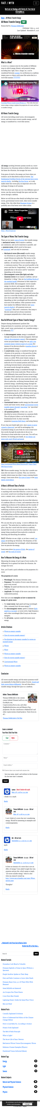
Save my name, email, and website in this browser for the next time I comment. (21, 775)
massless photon (31, 346)
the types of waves (15, 552)
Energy (19, 1061)
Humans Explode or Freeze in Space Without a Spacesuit (18, 969)
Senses (19, 1071)
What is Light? (7, 1035)
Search (36, 954)
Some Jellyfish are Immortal (12, 988)
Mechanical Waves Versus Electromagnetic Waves (19, 1043)
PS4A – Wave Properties (8, 231)
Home (2, 18)
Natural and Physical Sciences (19, 1082)
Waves (6, 646)
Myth (13, 738)
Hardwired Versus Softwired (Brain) (15, 1051)
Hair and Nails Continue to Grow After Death (18, 978)
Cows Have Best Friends (11, 996)
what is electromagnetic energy (14, 339)
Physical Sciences (19, 1087)
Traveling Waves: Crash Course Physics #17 (13, 103)
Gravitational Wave (10, 662)
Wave (6, 650)
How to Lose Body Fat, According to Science (17, 1024)
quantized (7, 249)
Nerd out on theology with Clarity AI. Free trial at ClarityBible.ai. (20, 10)
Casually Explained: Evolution (13, 1014)
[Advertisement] (20, 144)
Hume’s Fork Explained (10, 1028)
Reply (6, 801)
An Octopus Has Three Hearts (13, 992)
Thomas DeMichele (17, 26)
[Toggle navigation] (36, 3)
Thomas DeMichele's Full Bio (12, 718)
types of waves (19, 240)
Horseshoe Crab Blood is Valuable (14, 964)
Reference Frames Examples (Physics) (15, 1047)
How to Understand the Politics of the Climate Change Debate (18, 1019)
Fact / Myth (7, 3)
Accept (27, 1104)
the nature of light (19, 549)
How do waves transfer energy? (14, 635)
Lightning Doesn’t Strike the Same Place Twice (18, 1000)
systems (17, 73)
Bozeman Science (26, 203)
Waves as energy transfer (12, 631)
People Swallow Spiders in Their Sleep (15, 974)
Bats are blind (7, 1004)
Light (19, 1066)
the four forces (23, 181)
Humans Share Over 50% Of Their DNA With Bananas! (18, 983)
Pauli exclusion (18, 439)
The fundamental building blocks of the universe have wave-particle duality (19, 179)
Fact (7, 738)
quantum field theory (19, 421)
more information (15, 1104)
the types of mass (24, 477)
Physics (19, 1092)
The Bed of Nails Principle (11, 1031)
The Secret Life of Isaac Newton (13, 1039)
